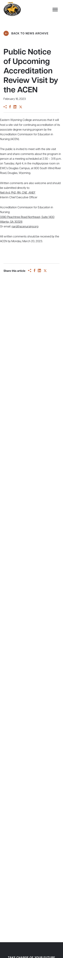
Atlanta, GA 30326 (11, 222)
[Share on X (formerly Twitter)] (20, 107)
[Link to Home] (12, 9)
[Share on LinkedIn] (14, 107)
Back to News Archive (29, 33)
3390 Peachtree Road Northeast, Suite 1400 (27, 217)
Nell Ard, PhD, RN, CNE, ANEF (18, 192)
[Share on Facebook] (10, 107)
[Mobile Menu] (54, 10)
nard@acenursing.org (25, 226)
